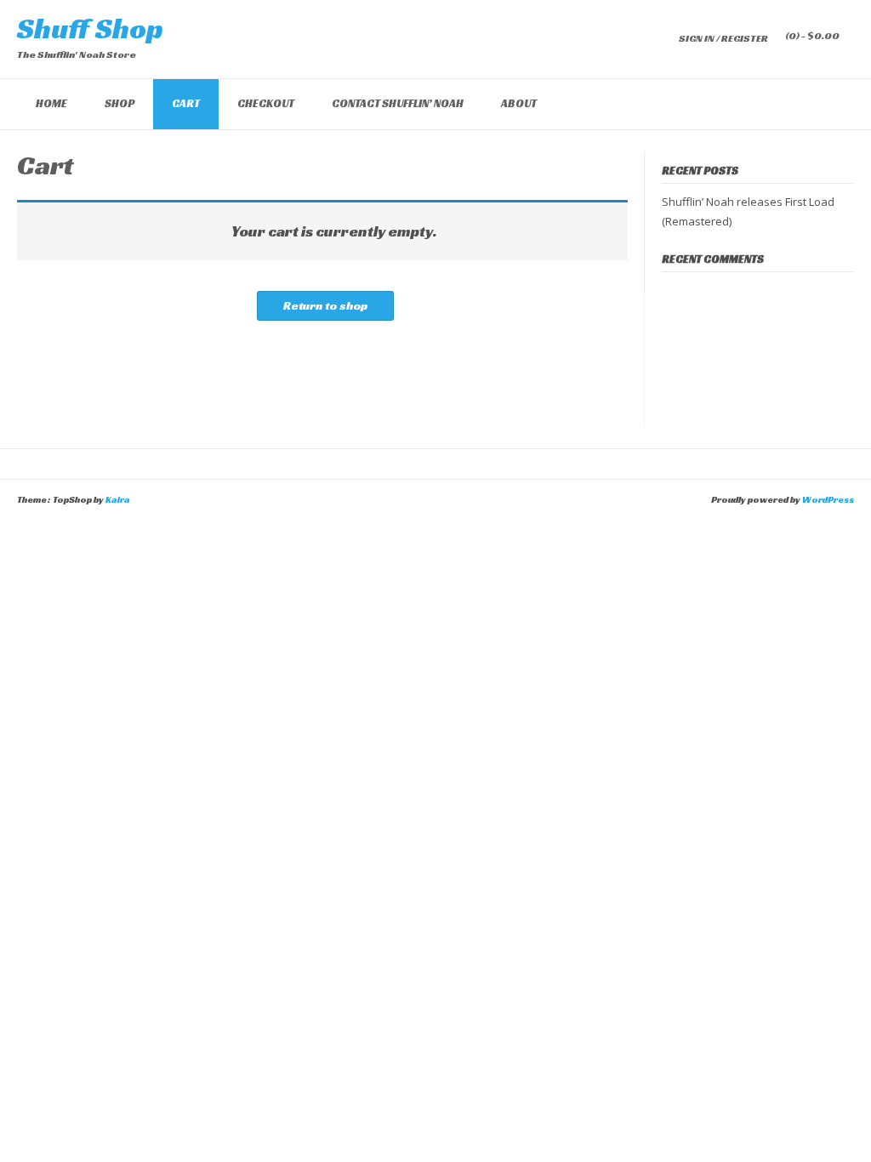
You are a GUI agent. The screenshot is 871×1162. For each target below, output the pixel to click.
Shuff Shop (90, 28)
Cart (186, 103)
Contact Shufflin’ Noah (398, 103)
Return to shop (325, 305)
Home (51, 103)
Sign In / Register (723, 37)
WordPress (828, 499)
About (519, 103)
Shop (119, 103)
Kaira (117, 499)
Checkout (265, 103)
